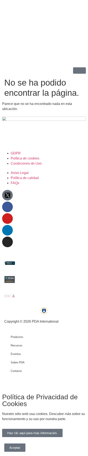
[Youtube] (7, 218)
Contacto (16, 371)
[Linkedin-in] (7, 230)
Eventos (16, 354)
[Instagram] (7, 242)
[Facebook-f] (7, 207)
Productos (17, 337)
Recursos (16, 345)
